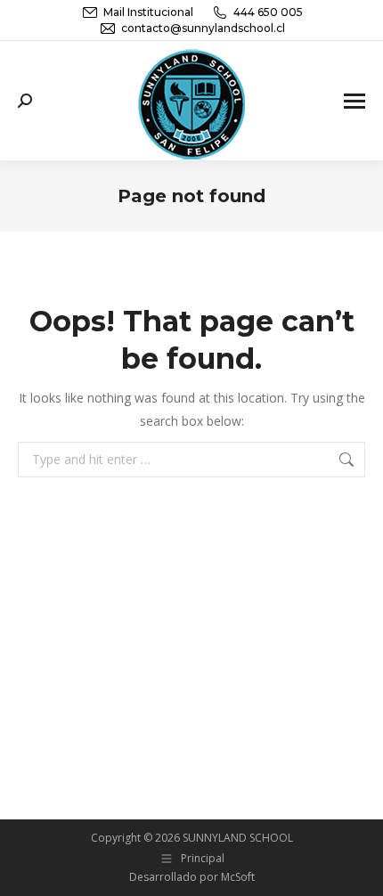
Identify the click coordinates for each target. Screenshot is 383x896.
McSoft (238, 876)
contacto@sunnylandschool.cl (203, 28)
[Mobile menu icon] (354, 101)
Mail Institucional (148, 12)
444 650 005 (268, 12)
